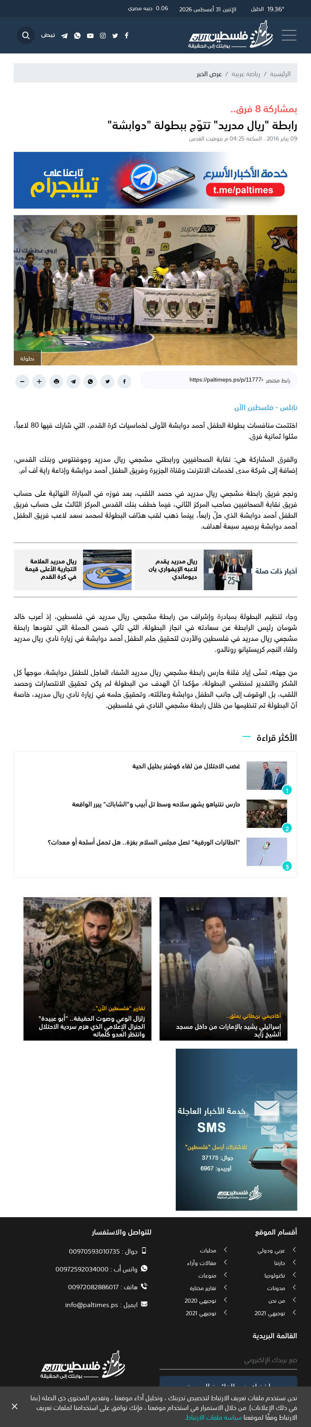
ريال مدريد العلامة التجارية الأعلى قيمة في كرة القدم (51, 568)
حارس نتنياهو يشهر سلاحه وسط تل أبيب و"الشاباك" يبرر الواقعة (156, 803)
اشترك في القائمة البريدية (229, 1386)
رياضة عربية (246, 72)
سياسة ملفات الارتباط (214, 1416)
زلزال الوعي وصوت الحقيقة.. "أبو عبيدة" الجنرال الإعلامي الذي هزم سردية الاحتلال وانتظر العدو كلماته (91, 1025)
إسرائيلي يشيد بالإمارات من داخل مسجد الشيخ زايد (228, 1029)
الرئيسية (280, 72)
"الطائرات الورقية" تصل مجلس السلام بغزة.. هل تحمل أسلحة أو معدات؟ (144, 841)
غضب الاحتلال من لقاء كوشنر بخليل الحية (186, 765)
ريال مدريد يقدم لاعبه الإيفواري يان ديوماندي (173, 568)
